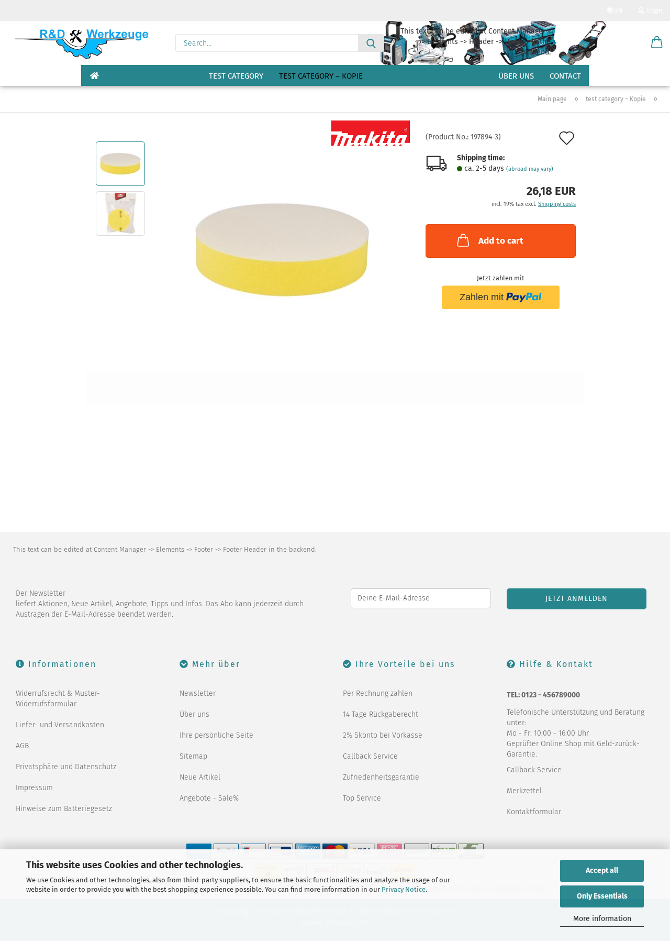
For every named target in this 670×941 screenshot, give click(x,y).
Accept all (602, 870)
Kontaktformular (534, 811)
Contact (565, 76)
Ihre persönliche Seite (216, 735)
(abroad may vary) (529, 169)
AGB (22, 745)
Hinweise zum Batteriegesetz (64, 808)
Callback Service (370, 756)
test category (236, 76)
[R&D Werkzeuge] (80, 43)
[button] (657, 43)
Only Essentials (602, 896)
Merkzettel (524, 790)
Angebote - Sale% (209, 798)
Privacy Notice (404, 889)
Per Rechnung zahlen (377, 693)
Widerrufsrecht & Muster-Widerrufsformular (58, 698)
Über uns (516, 76)
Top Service (362, 798)
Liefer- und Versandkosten (60, 724)
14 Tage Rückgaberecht (380, 714)
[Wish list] (631, 43)
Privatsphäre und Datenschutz (66, 766)
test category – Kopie (321, 76)
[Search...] (371, 43)
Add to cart (500, 240)
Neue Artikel (200, 777)
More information (602, 918)
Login (653, 10)
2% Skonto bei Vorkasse (382, 735)
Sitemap (193, 756)
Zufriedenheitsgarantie (381, 777)
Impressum (34, 787)
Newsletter (198, 693)
